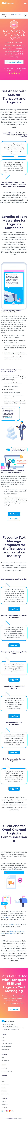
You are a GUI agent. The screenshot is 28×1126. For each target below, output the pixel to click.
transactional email (13, 918)
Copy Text (14, 602)
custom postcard (11, 927)
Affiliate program (5, 1043)
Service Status (5, 1098)
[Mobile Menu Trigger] (25, 3)
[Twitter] (12, 1104)
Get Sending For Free (14, 55)
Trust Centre (4, 1084)
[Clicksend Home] (9, 3)
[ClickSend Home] (8, 1014)
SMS (3, 1050)
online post (6, 911)
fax (16, 862)
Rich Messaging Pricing (7, 1064)
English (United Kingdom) (8, 1018)
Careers (3, 1034)
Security (3, 1081)
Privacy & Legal (10, 1111)
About (3, 1031)
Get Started (14, 507)
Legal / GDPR (4, 1101)
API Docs (4, 1075)
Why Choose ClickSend (7, 1037)
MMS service (12, 925)
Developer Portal (5, 1078)
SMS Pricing (4, 1061)
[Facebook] (4, 1104)
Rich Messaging (5, 1053)
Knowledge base (5, 1087)
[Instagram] (7, 1104)
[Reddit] (10, 1104)
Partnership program (6, 1040)
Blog (3, 1072)
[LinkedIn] (2, 1104)
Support (3, 1095)
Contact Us (14, 512)
